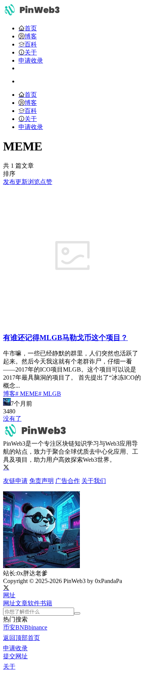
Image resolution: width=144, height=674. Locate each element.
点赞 (46, 181)
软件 (34, 603)
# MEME (26, 393)
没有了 (12, 418)
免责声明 (41, 480)
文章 (21, 603)
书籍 (46, 603)
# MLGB (49, 393)
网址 (9, 603)
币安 (9, 627)
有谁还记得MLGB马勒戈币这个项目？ (65, 338)
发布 (9, 181)
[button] (9, 595)
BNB (21, 627)
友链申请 (15, 480)
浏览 (34, 181)
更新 (21, 181)
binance (37, 627)
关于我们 (93, 480)
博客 (9, 393)
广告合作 (67, 480)
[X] (6, 467)
